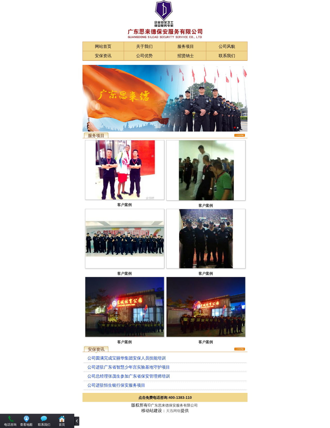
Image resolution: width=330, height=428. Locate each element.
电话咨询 (10, 424)
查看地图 (26, 424)
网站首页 (103, 46)
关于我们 (144, 46)
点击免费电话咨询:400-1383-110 (165, 397)
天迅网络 (173, 411)
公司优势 (144, 55)
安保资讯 (103, 55)
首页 (62, 424)
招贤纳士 (185, 55)
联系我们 (227, 55)
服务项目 (185, 46)
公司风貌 (227, 46)
